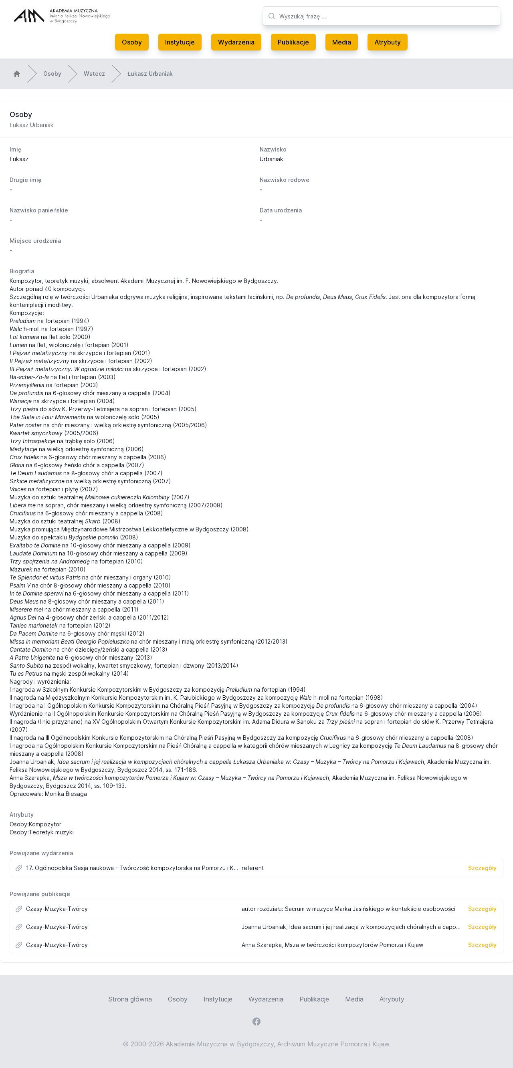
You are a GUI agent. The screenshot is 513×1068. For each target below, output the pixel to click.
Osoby (132, 42)
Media (341, 42)
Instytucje (180, 42)
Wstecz (94, 73)
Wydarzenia (236, 42)
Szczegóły (482, 867)
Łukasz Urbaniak (150, 73)
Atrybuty (387, 42)
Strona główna (130, 999)
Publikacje (293, 42)
